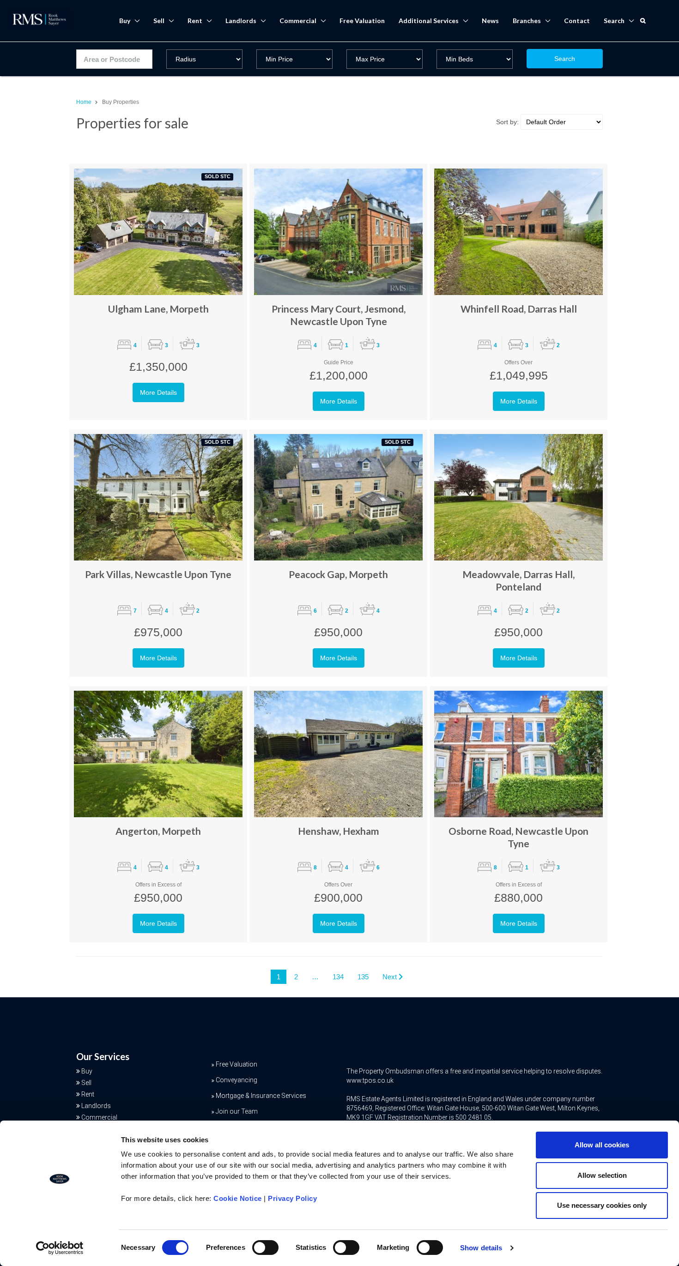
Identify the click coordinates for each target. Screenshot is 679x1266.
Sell (158, 20)
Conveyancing (236, 1080)
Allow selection (602, 1175)
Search (564, 58)
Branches (527, 20)
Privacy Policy (292, 1198)
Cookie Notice (237, 1198)
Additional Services (429, 20)
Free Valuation (362, 20)
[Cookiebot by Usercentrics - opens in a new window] (59, 1248)
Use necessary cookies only (602, 1205)
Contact (577, 20)
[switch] (265, 1247)
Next (390, 977)
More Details (158, 392)
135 (363, 977)
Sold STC (217, 176)
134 (338, 977)
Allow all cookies (602, 1145)
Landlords (240, 20)
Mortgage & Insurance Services (261, 1095)
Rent (195, 20)
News (490, 20)
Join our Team (237, 1111)
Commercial (297, 20)
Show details (481, 1248)
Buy (124, 20)
